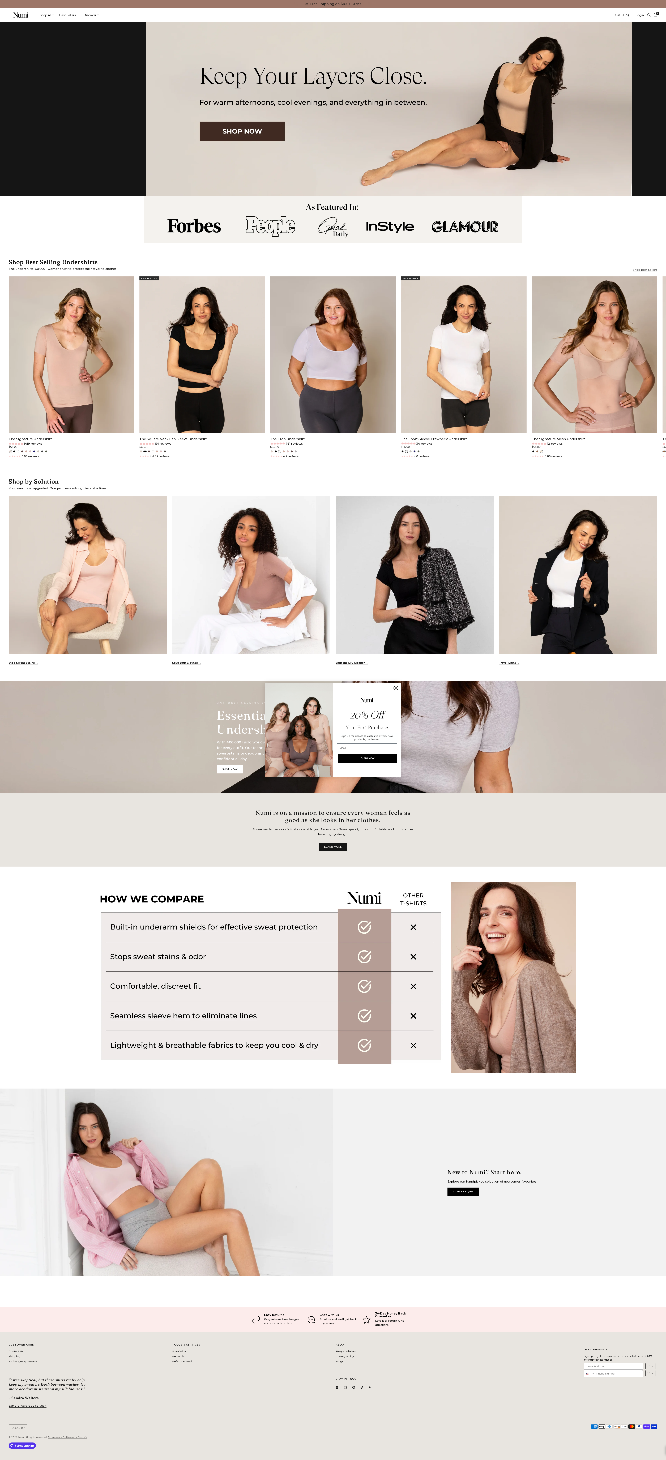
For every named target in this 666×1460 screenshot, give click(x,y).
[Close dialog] (396, 688)
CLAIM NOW (367, 758)
